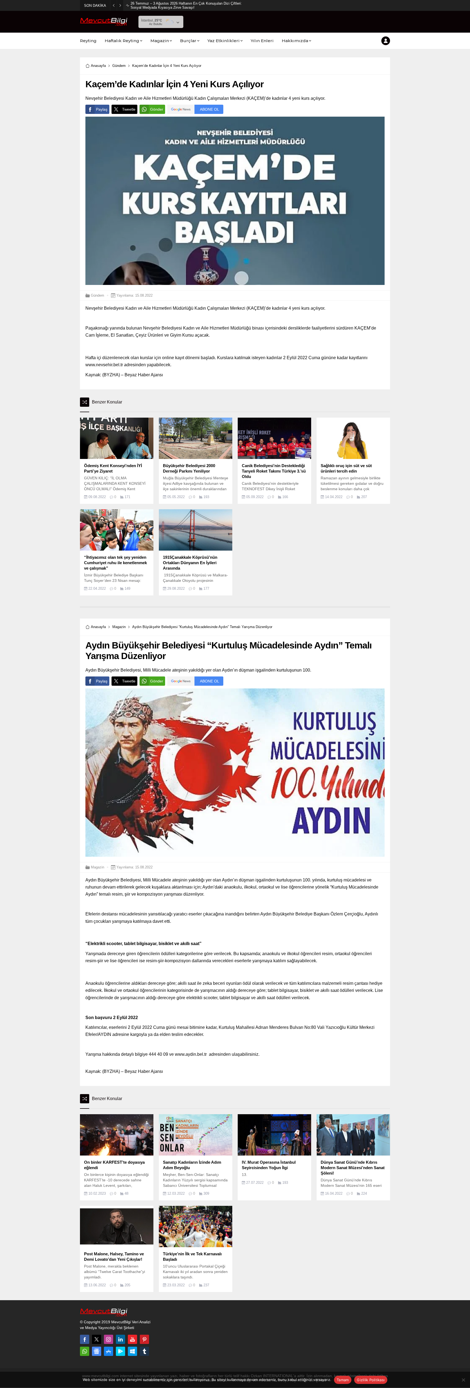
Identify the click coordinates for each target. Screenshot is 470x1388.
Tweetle (128, 109)
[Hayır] (463, 1380)
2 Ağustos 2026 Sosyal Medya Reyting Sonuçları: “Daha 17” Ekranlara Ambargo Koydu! (186, 5)
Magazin (119, 627)
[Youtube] (132, 1339)
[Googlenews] (96, 1351)
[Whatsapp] (84, 1351)
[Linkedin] (120, 1339)
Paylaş (101, 109)
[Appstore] (108, 1351)
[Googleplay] (120, 1351)
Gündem (119, 66)
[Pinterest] (144, 1339)
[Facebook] (84, 1339)
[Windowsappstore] (132, 1351)
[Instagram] (108, 1339)
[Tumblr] (144, 1351)
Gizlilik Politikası (371, 1380)
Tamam (343, 1380)
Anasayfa (98, 66)
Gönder (156, 109)
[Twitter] (96, 1339)
